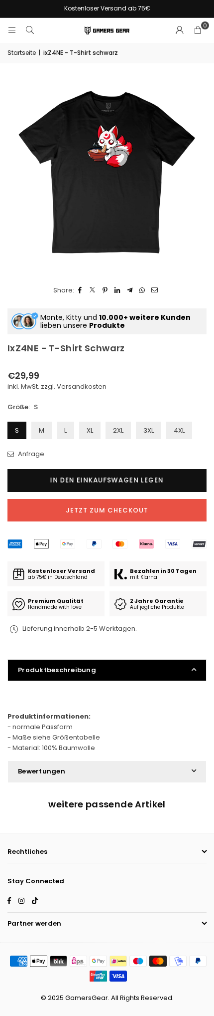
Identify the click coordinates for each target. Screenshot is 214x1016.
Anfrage (30, 454)
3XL (148, 430)
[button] (198, 30)
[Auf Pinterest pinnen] (105, 290)
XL (90, 430)
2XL (118, 430)
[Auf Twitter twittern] (93, 290)
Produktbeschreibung (57, 670)
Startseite (21, 52)
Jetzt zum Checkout (107, 510)
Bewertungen (41, 771)
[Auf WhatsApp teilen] (142, 290)
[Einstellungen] (180, 30)
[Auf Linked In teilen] (117, 290)
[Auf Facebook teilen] (80, 290)
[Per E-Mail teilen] (155, 290)
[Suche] (30, 30)
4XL (179, 430)
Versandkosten (82, 386)
